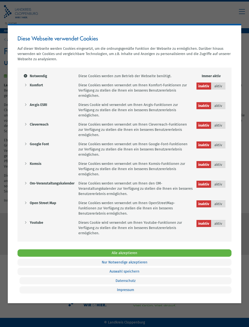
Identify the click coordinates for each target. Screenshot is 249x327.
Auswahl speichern (124, 271)
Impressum (125, 290)
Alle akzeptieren (124, 253)
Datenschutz (126, 280)
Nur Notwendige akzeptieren (124, 262)
